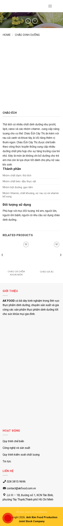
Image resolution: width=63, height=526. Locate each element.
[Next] (60, 261)
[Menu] (50, 6)
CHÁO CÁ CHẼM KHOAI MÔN (16, 273)
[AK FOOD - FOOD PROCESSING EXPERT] (13, 6)
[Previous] (2, 261)
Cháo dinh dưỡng (27, 35)
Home (6, 35)
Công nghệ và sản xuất (16, 447)
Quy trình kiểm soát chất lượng (21, 454)
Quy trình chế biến (13, 441)
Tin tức (7, 461)
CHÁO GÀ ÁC (47, 271)
